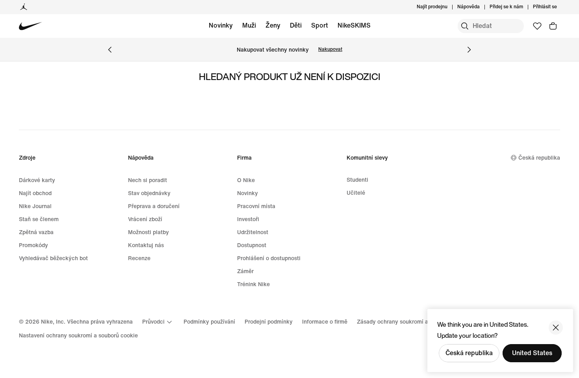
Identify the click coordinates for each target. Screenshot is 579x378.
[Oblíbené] (537, 26)
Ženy (272, 25)
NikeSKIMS (354, 25)
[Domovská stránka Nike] (30, 26)
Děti (296, 25)
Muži (249, 25)
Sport (319, 25)
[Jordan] (23, 7)
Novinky (221, 25)
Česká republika (469, 353)
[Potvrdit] (556, 327)
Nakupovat (330, 49)
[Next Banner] (469, 49)
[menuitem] (482, 7)
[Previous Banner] (109, 49)
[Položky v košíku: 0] (553, 26)
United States (532, 353)
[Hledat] (465, 26)
